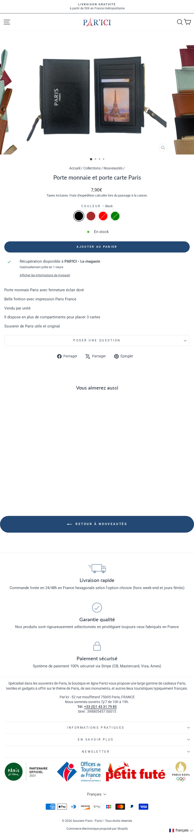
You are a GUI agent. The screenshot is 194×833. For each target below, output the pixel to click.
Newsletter (96, 751)
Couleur (97, 206)
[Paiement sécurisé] (97, 647)
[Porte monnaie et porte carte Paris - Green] (49, 486)
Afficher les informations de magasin (45, 275)
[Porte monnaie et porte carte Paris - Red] (43, 486)
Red (103, 216)
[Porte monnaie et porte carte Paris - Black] (31, 486)
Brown (91, 216)
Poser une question (97, 340)
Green (115, 216)
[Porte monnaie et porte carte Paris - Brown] (37, 486)
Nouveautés (113, 168)
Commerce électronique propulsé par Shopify (97, 828)
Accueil (74, 168)
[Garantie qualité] (97, 608)
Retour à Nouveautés (100, 524)
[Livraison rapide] (97, 568)
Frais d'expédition (81, 195)
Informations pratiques (96, 727)
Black (79, 216)
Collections (92, 168)
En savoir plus (95, 739)
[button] (181, 830)
